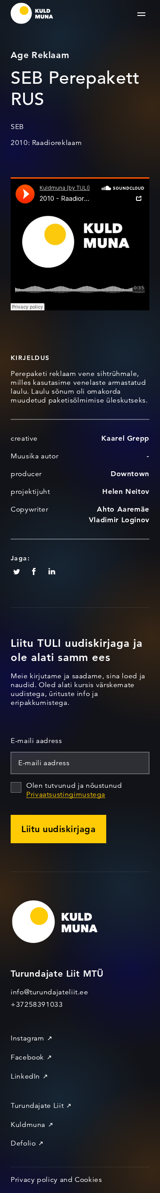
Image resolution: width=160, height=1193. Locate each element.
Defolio (23, 1143)
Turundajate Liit (37, 1105)
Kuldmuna (28, 1124)
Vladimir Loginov (119, 520)
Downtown (130, 473)
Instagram (27, 1038)
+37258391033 (37, 1004)
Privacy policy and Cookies (56, 1179)
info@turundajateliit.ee (49, 992)
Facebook (27, 1057)
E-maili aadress (36, 740)
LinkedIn (25, 1076)
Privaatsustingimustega (65, 794)
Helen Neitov (125, 491)
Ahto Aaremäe (123, 509)
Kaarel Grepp (125, 438)
